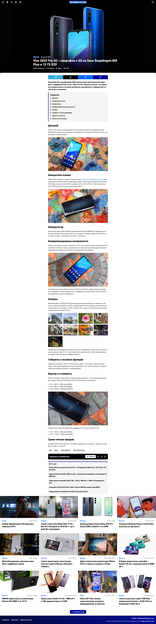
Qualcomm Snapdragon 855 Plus (92, 179)
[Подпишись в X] (11, 2)
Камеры (55, 110)
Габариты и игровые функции (62, 113)
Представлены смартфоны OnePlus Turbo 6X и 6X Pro (68, 491)
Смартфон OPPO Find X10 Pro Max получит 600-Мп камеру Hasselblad (74, 487)
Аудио (60, 68)
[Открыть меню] (3, 2)
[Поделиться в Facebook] (85, 77)
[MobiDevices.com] (78, 2)
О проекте (5, 620)
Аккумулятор (56, 104)
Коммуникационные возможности (63, 107)
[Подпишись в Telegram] (7, 2)
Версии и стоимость (58, 115)
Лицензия (14, 620)
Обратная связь (26, 620)
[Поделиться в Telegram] (55, 77)
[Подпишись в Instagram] (20, 2)
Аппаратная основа (58, 101)
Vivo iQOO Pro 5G (79, 450)
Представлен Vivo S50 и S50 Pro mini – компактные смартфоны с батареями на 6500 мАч (78, 475)
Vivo (56, 450)
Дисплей (55, 98)
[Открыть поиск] (153, 2)
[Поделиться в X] (70, 77)
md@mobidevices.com (147, 621)
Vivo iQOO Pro (66, 450)
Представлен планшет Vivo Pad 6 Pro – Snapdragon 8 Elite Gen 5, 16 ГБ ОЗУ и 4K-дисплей (77, 469)
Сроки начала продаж (59, 118)
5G (51, 450)
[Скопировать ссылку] (100, 77)
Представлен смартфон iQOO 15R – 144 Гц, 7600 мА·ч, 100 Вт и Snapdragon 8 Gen (76, 482)
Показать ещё (79, 612)
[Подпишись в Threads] (16, 2)
